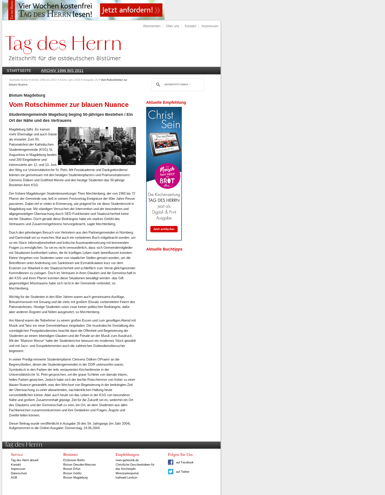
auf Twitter (182, 471)
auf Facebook (184, 462)
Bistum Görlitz (72, 473)
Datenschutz (19, 473)
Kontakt (190, 26)
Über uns (172, 26)
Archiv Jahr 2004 (70, 79)
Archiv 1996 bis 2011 (62, 70)
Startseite (19, 70)
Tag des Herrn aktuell (24, 460)
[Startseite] (61, 64)
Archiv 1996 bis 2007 (44, 79)
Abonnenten (151, 26)
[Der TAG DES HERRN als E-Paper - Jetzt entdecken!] (164, 239)
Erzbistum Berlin (74, 460)
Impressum (210, 26)
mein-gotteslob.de (127, 460)
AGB (14, 477)
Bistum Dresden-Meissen (79, 464)
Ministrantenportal (127, 473)
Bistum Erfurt (71, 469)
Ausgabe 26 (90, 79)
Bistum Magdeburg (75, 477)
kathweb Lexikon (126, 477)
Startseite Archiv (18, 79)
